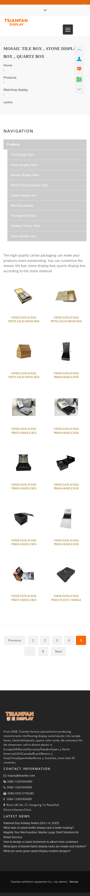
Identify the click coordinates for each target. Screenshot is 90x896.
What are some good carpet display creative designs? (37, 851)
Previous (14, 640)
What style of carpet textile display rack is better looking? (38, 827)
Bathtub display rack (28, 246)
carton (8, 102)
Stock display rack (23, 236)
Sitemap (73, 881)
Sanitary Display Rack (26, 226)
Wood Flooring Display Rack (30, 185)
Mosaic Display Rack (25, 175)
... (29, 651)
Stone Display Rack (24, 165)
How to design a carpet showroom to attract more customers (40, 841)
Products (9, 77)
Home (7, 65)
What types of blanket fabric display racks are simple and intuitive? (44, 846)
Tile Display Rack (22, 154)
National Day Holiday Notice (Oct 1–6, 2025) (31, 823)
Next (58, 651)
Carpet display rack (24, 195)
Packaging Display (23, 215)
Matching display (15, 90)
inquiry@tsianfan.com (21, 775)
